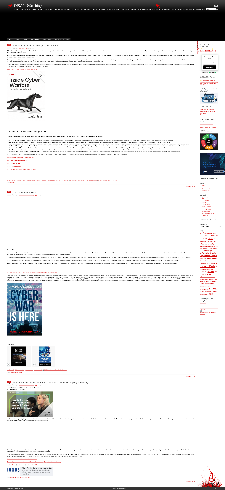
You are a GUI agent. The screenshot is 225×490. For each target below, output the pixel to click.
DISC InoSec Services (206, 124)
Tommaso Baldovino (121, 488)
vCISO (210, 293)
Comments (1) (189, 376)
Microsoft (209, 277)
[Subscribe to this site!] (216, 6)
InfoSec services (11, 180)
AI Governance (206, 233)
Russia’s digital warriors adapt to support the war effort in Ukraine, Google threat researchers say (34, 462)
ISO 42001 (207, 274)
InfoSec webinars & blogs (62, 39)
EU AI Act (209, 248)
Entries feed (205, 187)
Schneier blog (205, 215)
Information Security (29, 195)
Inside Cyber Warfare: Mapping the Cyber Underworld (22, 69)
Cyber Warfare (18, 372)
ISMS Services (93, 180)
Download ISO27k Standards (208, 127)
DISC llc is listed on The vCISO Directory (47, 180)
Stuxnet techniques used (14, 166)
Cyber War (21, 48)
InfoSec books (21, 180)
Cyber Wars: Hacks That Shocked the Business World (22, 459)
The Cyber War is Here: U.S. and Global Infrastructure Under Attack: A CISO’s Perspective (32, 272)
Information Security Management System (208, 256)
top (215, 488)
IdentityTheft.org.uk (206, 206)
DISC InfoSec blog (28, 5)
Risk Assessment (207, 284)
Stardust (21, 488)
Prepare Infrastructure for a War (22, 477)
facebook (215, 248)
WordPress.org (205, 190)
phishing (202, 281)
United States (204, 294)
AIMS (214, 233)
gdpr (201, 251)
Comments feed (206, 189)
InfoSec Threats (46, 39)
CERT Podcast (205, 200)
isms (208, 263)
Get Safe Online (206, 204)
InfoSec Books (35, 39)
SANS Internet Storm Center (209, 213)
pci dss (206, 279)
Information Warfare (29, 385)
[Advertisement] (112, 25)
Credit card (203, 246)
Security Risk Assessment (206, 291)
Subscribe (209, 67)
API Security (207, 236)
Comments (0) (189, 186)
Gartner (204, 202)
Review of (35, 45)
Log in (203, 185)
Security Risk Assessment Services (107, 180)
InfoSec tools (10, 370)
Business (214, 235)
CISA (206, 239)
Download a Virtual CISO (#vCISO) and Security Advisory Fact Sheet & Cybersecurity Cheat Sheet (209, 83)
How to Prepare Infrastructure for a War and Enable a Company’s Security (50, 382)
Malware (203, 276)
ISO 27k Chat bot (64, 180)
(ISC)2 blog (205, 197)
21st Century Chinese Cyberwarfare (17, 160)
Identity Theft (207, 250)
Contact (25, 39)
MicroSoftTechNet (206, 209)
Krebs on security (206, 208)
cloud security (210, 241)
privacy (207, 281)
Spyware (214, 291)
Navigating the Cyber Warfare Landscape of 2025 (21, 157)
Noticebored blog (206, 211)
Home (10, 39)
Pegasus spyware (212, 279)
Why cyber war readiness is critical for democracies (21, 169)
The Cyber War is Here (13, 163)
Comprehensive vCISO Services (79, 180)
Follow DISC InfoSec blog (208, 51)
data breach (203, 248)
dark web (216, 246)
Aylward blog (205, 198)
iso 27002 (211, 271)
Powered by (205, 72)
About (17, 39)
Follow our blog (30, 180)
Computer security (207, 244)
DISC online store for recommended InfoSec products (207, 111)
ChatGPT (202, 239)
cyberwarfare (210, 246)
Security (213, 288)
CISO (210, 238)
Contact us (203, 303)
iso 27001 (210, 266)
